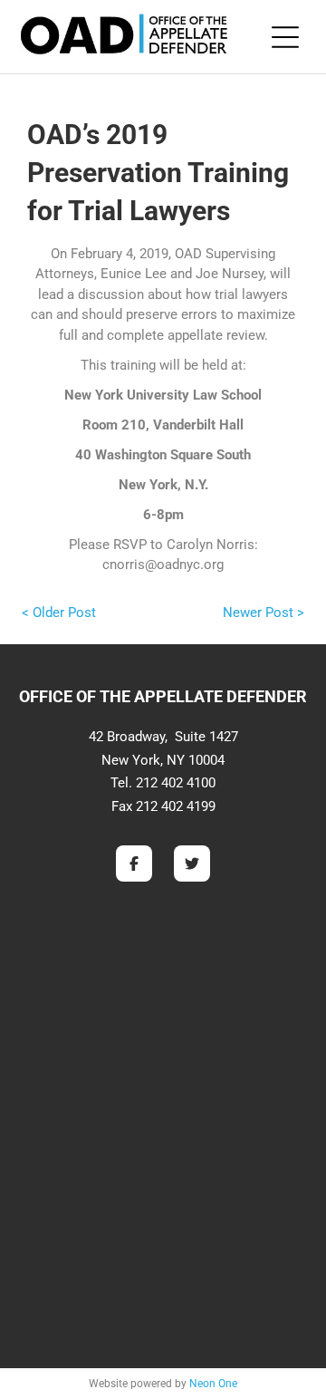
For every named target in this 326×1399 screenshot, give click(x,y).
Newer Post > (263, 612)
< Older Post (59, 612)
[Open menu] (285, 37)
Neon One (213, 1383)
